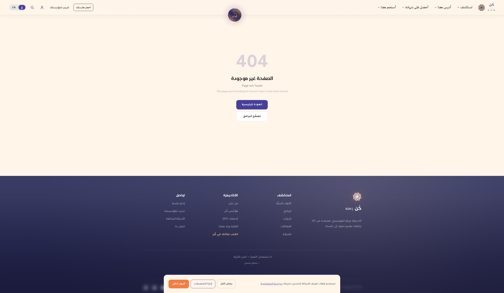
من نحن (233, 203)
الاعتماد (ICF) (230, 219)
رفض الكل (226, 284)
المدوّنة (287, 234)
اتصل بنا (180, 226)
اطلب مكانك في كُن (225, 234)
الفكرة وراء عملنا (228, 226)
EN (14, 7)
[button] (234, 14)
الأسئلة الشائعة (175, 219)
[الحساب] (42, 7)
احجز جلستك (83, 7)
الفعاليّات (286, 226)
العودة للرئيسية (252, 104)
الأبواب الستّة (283, 203)
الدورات (287, 219)
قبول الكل (178, 284)
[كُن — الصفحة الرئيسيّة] (331, 196)
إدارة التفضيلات (203, 284)
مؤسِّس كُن (231, 211)
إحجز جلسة (178, 203)
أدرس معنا (444, 7)
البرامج (287, 211)
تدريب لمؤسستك (59, 7)
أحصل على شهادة (417, 7)
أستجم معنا (388, 7)
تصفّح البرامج (252, 116)
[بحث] (32, 7)
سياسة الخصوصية (272, 284)
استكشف (466, 7)
